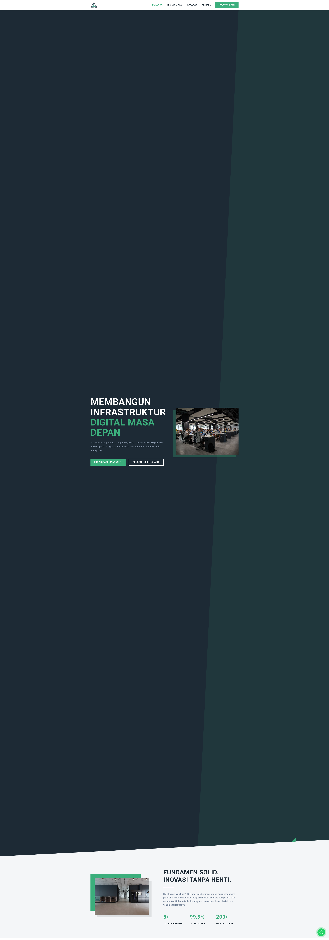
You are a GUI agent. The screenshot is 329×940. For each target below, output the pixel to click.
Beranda (157, 5)
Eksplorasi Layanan (106, 462)
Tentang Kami (175, 5)
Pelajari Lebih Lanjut (146, 462)
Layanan (192, 5)
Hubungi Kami (227, 5)
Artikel (206, 5)
